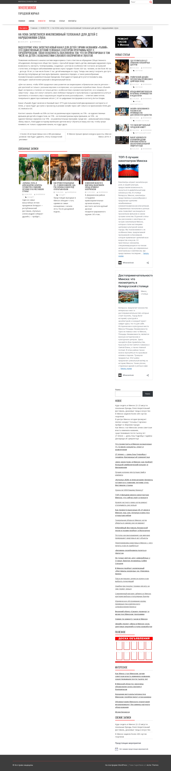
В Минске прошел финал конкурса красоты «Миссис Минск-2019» (89, 135)
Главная (21, 20)
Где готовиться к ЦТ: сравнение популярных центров (140, 62)
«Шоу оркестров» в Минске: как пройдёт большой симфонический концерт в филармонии (134, 465)
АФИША (31, 20)
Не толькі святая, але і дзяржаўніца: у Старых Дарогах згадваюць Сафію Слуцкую (132, 561)
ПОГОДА (52, 20)
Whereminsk (27, 7)
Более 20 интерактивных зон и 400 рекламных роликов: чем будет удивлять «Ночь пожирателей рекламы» (40, 137)
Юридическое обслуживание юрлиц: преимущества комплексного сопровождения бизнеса (130, 604)
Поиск (118, 389)
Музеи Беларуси (122, 712)
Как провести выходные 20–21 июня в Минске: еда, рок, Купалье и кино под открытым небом (65, 186)
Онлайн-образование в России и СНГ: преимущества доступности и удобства (141, 111)
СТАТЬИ (62, 20)
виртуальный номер (143, 133)
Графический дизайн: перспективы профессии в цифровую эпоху (141, 79)
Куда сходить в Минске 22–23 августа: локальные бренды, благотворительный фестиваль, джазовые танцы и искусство (132, 408)
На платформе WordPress (116, 765)
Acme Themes (152, 765)
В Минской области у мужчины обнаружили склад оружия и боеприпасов (94, 186)
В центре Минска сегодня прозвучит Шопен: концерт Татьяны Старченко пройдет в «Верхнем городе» (130, 422)
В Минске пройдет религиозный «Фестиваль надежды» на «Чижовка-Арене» (132, 571)
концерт (30, 197)
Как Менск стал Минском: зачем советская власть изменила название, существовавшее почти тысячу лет (133, 430)
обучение (139, 71)
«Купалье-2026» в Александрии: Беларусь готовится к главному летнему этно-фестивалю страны (33, 187)
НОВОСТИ (41, 20)
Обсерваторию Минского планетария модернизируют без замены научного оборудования (132, 704)
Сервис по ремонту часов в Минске (131, 619)
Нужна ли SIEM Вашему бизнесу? (129, 490)
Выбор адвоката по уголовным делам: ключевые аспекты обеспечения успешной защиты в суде (140, 141)
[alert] (134, 749)
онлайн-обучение (142, 121)
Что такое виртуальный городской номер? (140, 126)
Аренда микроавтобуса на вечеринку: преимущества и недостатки (141, 93)
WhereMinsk (36, 42)
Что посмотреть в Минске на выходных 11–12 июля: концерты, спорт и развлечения (133, 447)
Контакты (72, 20)
